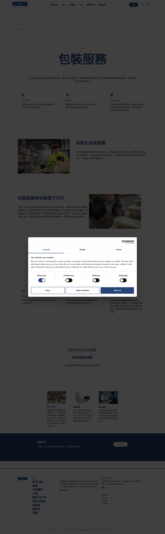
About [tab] (118, 250)
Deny (48, 290)
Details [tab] (83, 250)
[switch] (68, 280)
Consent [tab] (46, 250)
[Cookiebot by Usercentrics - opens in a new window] (123, 242)
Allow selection (82, 290)
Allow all (117, 290)
